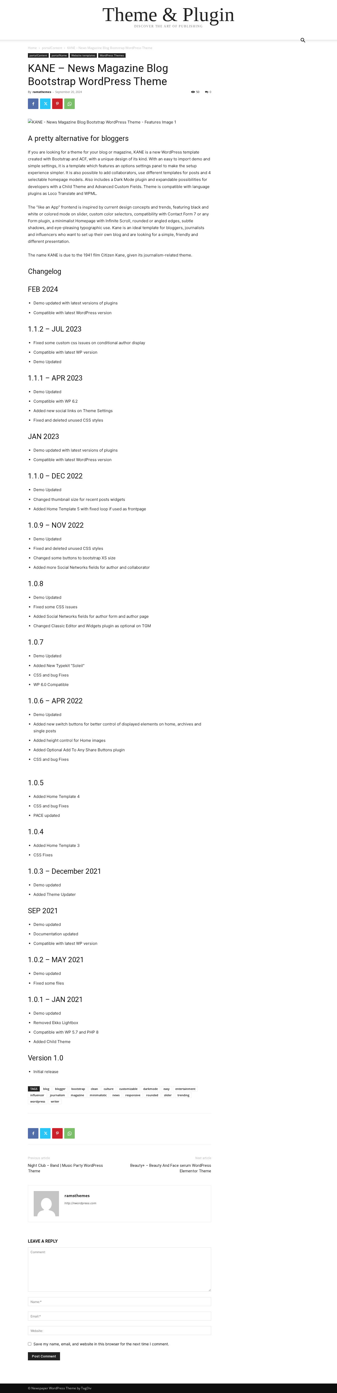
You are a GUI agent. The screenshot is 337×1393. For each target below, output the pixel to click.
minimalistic (98, 1095)
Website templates (83, 55)
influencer (37, 1095)
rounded (152, 1095)
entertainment (185, 1089)
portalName (59, 55)
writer (55, 1101)
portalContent (52, 48)
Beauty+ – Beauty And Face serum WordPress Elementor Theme (170, 1168)
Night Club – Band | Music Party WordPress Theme (65, 1168)
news (116, 1095)
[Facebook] (33, 103)
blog (46, 1089)
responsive (132, 1095)
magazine (77, 1095)
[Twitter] (45, 103)
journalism (57, 1095)
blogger (60, 1089)
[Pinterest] (57, 103)
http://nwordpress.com (80, 1203)
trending (183, 1095)
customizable (128, 1089)
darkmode (150, 1089)
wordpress (37, 1101)
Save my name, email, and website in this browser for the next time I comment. (101, 1344)
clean (94, 1089)
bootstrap (78, 1089)
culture (108, 1089)
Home (32, 48)
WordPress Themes (112, 55)
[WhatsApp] (69, 103)
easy (166, 1089)
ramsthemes (42, 92)
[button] (302, 40)
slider (168, 1095)
